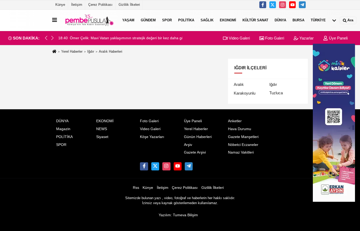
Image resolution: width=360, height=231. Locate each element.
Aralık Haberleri (110, 51)
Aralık (239, 84)
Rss (136, 188)
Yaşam (128, 20)
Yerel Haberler (71, 51)
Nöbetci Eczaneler (243, 145)
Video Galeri (239, 38)
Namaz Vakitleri (241, 152)
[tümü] (334, 20)
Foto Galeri (274, 38)
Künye (60, 5)
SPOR (167, 20)
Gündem (148, 20)
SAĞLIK (207, 20)
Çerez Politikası (100, 5)
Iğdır (90, 51)
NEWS (101, 129)
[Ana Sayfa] (54, 52)
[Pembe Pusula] (88, 20)
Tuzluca (276, 93)
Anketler (235, 121)
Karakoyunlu (244, 93)
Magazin (63, 129)
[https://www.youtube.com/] (292, 4)
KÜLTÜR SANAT (255, 20)
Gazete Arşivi (195, 152)
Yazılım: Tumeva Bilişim (178, 215)
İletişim (76, 5)
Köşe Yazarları (152, 137)
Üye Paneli (338, 38)
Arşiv (188, 145)
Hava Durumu (239, 129)
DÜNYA (280, 20)
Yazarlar (306, 38)
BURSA (298, 20)
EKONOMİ (228, 20)
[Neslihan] (302, 4)
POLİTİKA (186, 20)
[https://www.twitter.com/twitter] (272, 4)
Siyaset (102, 137)
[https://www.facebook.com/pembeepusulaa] (262, 4)
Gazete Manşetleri (243, 137)
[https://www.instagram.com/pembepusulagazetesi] (282, 4)
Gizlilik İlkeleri (129, 5)
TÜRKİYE (318, 20)
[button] (52, 38)
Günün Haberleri (198, 137)
